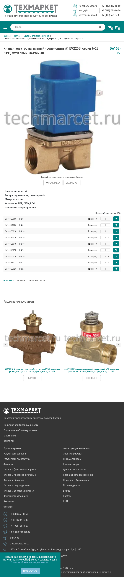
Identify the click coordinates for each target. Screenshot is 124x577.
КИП (65, 501)
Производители (71, 485)
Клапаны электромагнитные (18, 490)
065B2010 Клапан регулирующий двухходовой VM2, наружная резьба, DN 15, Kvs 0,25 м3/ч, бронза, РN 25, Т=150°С (32, 370)
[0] (109, 27)
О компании (9, 435)
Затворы (8, 464)
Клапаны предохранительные (19, 474)
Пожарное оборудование (76, 480)
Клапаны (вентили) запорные (19, 469)
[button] (5, 345)
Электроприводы (72, 453)
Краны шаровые (12, 448)
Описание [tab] (8, 280)
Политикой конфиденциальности (30, 562)
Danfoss (67, 495)
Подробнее (32, 378)
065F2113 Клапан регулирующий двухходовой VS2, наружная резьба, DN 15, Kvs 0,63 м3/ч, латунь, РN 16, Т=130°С (91, 370)
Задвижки (8, 501)
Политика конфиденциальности (20, 424)
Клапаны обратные (13, 480)
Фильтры (8, 506)
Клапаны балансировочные (78, 474)
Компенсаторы (71, 464)
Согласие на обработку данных (20, 430)
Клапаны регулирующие (16, 485)
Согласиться (30, 571)
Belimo (66, 490)
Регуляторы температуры (17, 458)
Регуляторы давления (15, 453)
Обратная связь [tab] (37, 280)
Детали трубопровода (74, 469)
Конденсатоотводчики (15, 495)
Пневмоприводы (72, 458)
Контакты (8, 440)
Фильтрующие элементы (76, 448)
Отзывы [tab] (21, 280)
